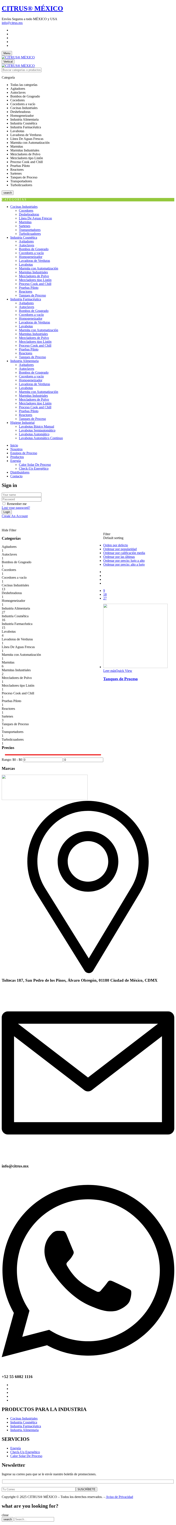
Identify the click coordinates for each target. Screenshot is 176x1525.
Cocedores (26, 210)
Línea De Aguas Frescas (35, 218)
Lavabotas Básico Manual (36, 426)
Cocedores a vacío (31, 253)
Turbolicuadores (30, 233)
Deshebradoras (29, 214)
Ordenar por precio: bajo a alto (124, 560)
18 (105, 594)
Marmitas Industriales (33, 272)
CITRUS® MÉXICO (32, 8)
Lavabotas (26, 264)
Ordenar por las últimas (119, 557)
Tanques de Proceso (32, 295)
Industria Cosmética (15, 616)
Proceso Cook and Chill (35, 284)
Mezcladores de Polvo (34, 276)
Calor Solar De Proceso (35, 464)
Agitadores (26, 241)
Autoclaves (26, 245)
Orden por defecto (115, 545)
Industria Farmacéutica (17, 624)
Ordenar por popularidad (120, 549)
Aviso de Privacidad (119, 1497)
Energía (15, 1448)
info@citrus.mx (12, 23)
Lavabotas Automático (34, 434)
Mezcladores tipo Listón (35, 280)
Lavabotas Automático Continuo (41, 438)
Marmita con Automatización (38, 268)
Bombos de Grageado (34, 249)
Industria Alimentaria (16, 608)
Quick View (124, 671)
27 (105, 598)
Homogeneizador (30, 257)
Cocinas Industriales (15, 585)
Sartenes (24, 226)
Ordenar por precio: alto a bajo (124, 564)
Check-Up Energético (34, 468)
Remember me (17, 504)
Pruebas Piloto (28, 287)
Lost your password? (16, 507)
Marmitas (25, 222)
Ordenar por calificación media (124, 553)
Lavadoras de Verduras (34, 260)
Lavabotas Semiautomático (37, 430)
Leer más (109, 671)
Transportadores (30, 230)
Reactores (25, 291)
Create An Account (15, 516)
